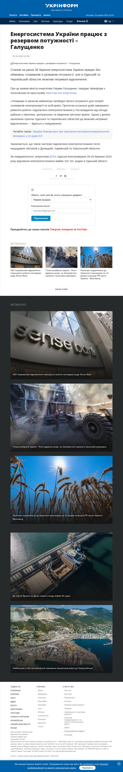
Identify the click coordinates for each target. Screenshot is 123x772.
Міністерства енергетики (61, 93)
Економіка (24, 21)
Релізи (13, 728)
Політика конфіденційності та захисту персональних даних (74, 721)
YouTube (82, 229)
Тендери (68, 708)
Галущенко (75, 169)
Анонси (47, 15)
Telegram (55, 229)
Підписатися (41, 218)
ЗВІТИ (66, 728)
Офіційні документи (20, 724)
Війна (12, 21)
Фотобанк (24, 15)
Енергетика (47, 169)
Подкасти (15, 687)
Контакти (68, 694)
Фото (12, 698)
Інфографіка (16, 709)
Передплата (69, 698)
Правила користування (74, 705)
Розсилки (68, 735)
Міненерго (61, 169)
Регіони (45, 21)
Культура (58, 21)
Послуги (13, 15)
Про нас (67, 690)
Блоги (13, 705)
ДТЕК (53, 156)
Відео (13, 702)
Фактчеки (42, 705)
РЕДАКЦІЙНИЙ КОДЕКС (74, 731)
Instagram (67, 229)
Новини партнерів (19, 717)
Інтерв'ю (14, 694)
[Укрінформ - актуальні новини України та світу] (61, 5)
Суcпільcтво (43, 716)
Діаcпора (42, 723)
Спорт (69, 21)
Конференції (16, 720)
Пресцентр (36, 15)
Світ (35, 21)
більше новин (61, 289)
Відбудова (42, 694)
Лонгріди (15, 713)
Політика (42, 698)
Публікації (15, 690)
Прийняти (87, 768)
